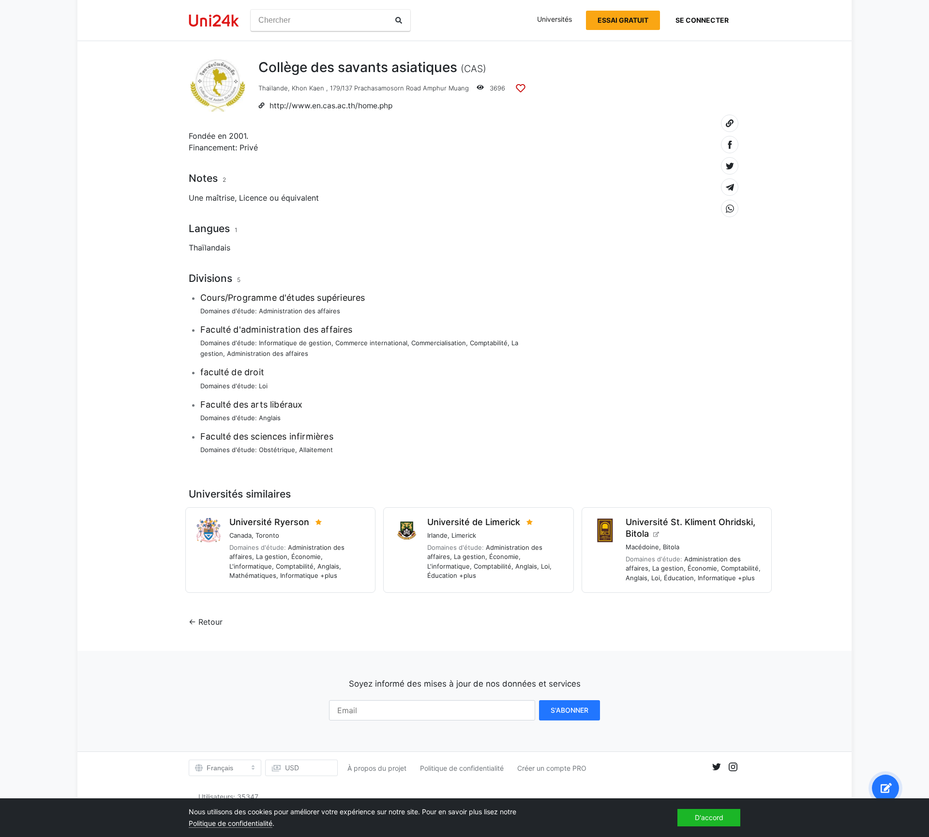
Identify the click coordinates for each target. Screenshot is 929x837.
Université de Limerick (473, 522)
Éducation (442, 575)
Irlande (437, 535)
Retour (210, 622)
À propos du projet (376, 768)
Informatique (299, 575)
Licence (253, 198)
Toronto (267, 535)
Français (220, 768)
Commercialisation (438, 343)
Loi (263, 386)
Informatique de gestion (295, 343)
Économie (306, 556)
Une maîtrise (212, 198)
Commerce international (371, 343)
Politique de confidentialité (462, 768)
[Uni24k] (214, 20)
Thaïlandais (209, 247)
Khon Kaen (308, 88)
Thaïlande (273, 88)
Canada (240, 535)
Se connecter (702, 20)
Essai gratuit (623, 20)
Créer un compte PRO (551, 768)
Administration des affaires (299, 311)
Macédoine (642, 547)
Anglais (270, 418)
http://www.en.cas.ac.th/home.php (331, 105)
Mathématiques (252, 575)
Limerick (463, 535)
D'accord (709, 817)
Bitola (671, 547)
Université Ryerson (269, 522)
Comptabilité (489, 343)
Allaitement (316, 450)
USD (292, 768)
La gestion (271, 556)
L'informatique (250, 566)
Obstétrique (277, 450)
